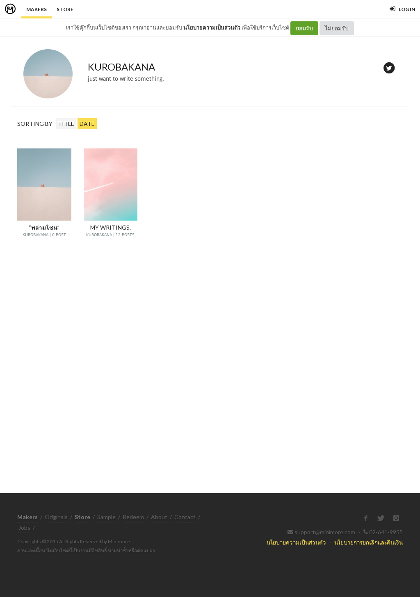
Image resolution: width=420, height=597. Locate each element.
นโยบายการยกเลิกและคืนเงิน (368, 542)
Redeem (133, 516)
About (159, 516)
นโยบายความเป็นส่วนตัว (211, 27)
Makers (36, 9)
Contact (185, 516)
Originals (56, 516)
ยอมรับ (304, 28)
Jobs (24, 527)
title (66, 123)
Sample (106, 516)
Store (65, 9)
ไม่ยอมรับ (337, 28)
